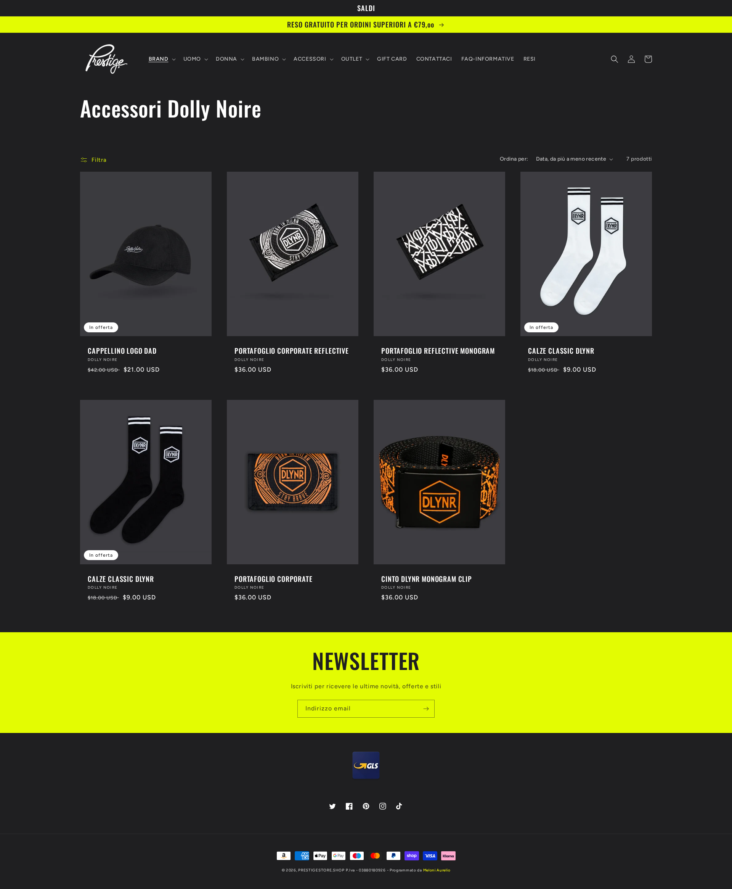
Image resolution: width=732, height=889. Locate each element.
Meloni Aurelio (437, 870)
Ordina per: (514, 159)
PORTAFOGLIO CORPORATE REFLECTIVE (291, 350)
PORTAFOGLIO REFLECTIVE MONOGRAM (438, 350)
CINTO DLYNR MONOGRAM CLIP (426, 579)
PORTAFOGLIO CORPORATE (273, 579)
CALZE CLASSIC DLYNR (561, 350)
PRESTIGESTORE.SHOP (321, 870)
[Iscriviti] (425, 709)
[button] (161, 59)
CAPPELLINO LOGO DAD (122, 350)
